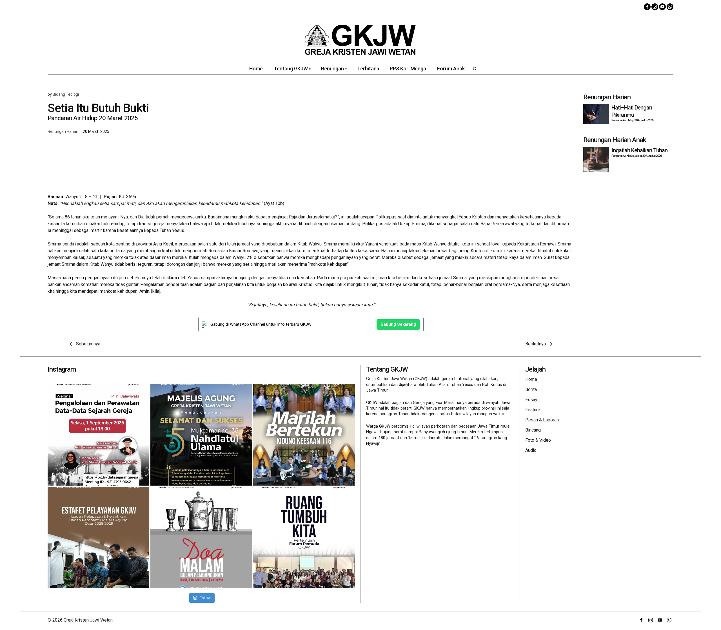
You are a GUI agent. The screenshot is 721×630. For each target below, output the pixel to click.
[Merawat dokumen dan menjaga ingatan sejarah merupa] (98, 435)
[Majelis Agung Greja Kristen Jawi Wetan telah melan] (98, 537)
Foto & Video (538, 440)
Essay (531, 399)
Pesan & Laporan (542, 420)
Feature (532, 409)
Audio (531, 450)
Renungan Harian (63, 131)
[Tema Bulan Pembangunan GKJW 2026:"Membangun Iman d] (201, 537)
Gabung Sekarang (398, 324)
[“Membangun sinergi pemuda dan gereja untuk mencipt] (304, 537)
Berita (531, 389)
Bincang (533, 430)
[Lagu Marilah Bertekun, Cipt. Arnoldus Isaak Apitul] (304, 435)
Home (531, 379)
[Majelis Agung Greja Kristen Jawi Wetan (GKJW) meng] (201, 435)
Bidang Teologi (66, 94)
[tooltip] (647, 6)
